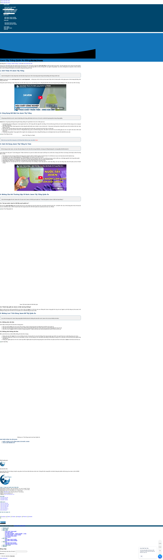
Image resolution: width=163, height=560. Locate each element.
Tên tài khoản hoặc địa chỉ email (7, 551)
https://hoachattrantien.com (9, 494)
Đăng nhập (12, 556)
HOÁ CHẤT (6, 4)
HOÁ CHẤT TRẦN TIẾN (19, 525)
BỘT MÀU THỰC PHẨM (10, 17)
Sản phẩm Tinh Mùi (4, 499)
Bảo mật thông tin (4, 510)
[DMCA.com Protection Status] (3, 523)
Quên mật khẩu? (3, 558)
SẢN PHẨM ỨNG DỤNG (10, 11)
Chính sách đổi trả (4, 507)
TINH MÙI (6, 20)
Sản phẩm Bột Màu (4, 498)
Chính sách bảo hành (4, 506)
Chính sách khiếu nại (4, 508)
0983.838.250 (6, 491)
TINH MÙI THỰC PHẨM (10, 23)
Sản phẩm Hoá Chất (4, 497)
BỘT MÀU (6, 14)
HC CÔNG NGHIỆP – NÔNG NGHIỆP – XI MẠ (15, 533)
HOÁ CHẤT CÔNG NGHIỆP (10, 9)
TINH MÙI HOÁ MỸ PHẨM (10, 24)
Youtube (160, 543)
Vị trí (160, 554)
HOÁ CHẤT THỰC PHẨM (10, 10)
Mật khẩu (2, 553)
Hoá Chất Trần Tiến (27, 63)
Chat (160, 550)
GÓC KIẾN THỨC (8, 28)
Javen (36, 140)
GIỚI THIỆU (6, 27)
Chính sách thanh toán (5, 504)
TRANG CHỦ (6, 528)
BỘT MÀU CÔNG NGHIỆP (10, 18)
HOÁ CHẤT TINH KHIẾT (10, 7)
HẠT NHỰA (7, 13)
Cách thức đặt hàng (4, 503)
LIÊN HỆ (6, 29)
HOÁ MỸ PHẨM (8, 8)
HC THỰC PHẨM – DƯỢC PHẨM (13, 534)
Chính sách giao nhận (5, 505)
